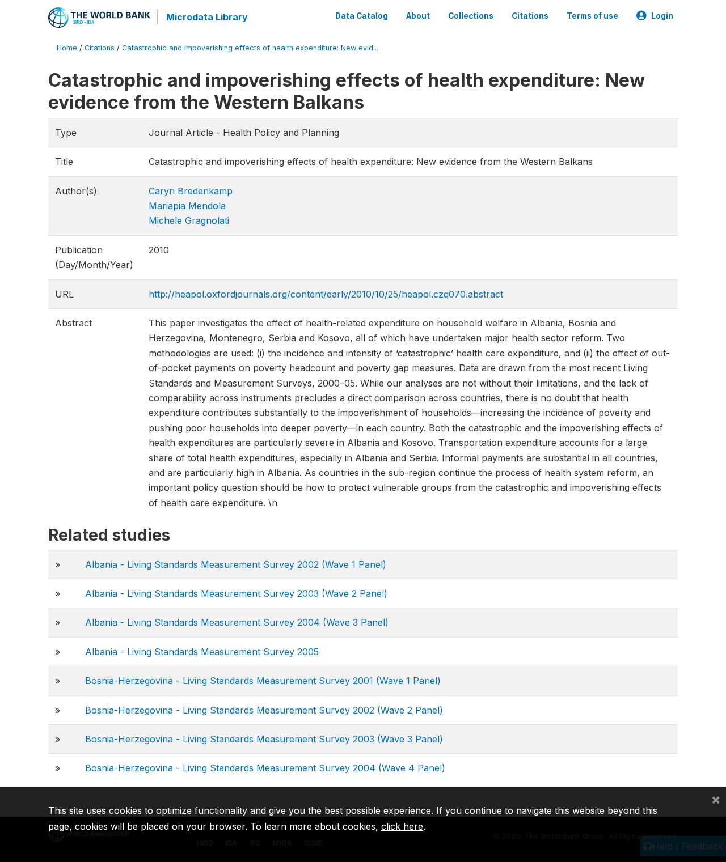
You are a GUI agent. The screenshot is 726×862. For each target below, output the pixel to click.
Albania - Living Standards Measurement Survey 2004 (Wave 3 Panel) (237, 622)
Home (67, 48)
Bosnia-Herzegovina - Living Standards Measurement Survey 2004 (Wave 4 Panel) (265, 768)
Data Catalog (361, 15)
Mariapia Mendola (187, 205)
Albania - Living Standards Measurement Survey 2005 (202, 651)
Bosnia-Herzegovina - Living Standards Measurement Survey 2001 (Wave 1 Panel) (263, 680)
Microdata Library (207, 17)
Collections (470, 15)
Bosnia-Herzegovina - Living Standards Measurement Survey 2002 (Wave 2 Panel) (264, 710)
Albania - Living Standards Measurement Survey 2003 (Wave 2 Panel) (236, 593)
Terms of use (592, 15)
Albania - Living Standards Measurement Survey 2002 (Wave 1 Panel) (235, 564)
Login (662, 15)
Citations (530, 15)
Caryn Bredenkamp (191, 191)
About (418, 15)
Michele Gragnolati (189, 220)
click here (402, 826)
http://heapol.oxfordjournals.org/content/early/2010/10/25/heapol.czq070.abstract (326, 294)
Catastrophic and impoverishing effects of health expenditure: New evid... (250, 48)
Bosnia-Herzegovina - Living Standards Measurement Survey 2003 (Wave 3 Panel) (264, 739)
